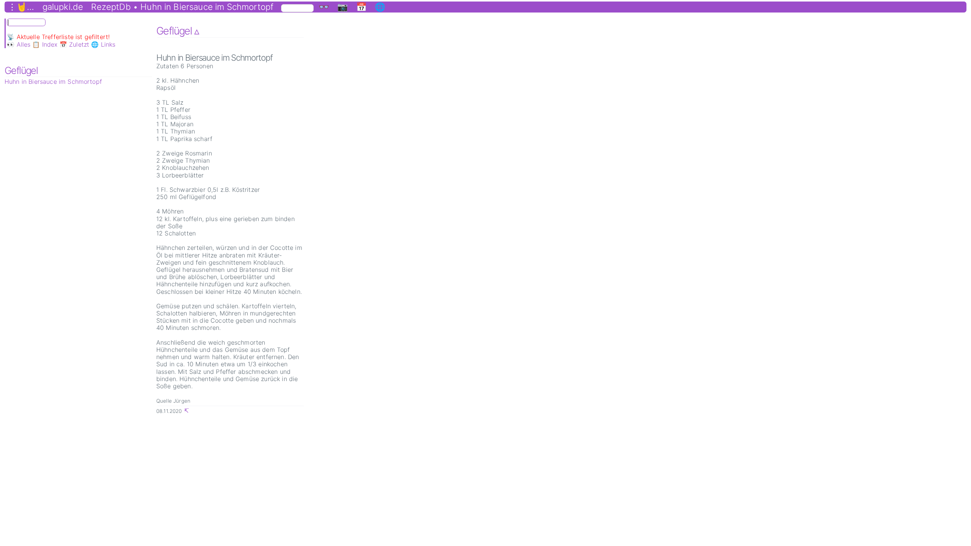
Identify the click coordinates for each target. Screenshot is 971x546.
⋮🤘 (17, 7)
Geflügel (21, 70)
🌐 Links (103, 44)
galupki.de (62, 7)
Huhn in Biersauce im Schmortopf (53, 81)
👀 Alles (18, 44)
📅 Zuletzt (74, 44)
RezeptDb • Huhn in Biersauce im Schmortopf (182, 7)
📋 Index (44, 44)
